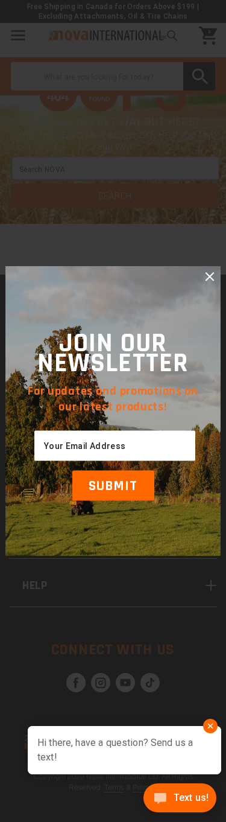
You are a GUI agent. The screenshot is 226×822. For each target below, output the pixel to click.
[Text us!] (180, 799)
